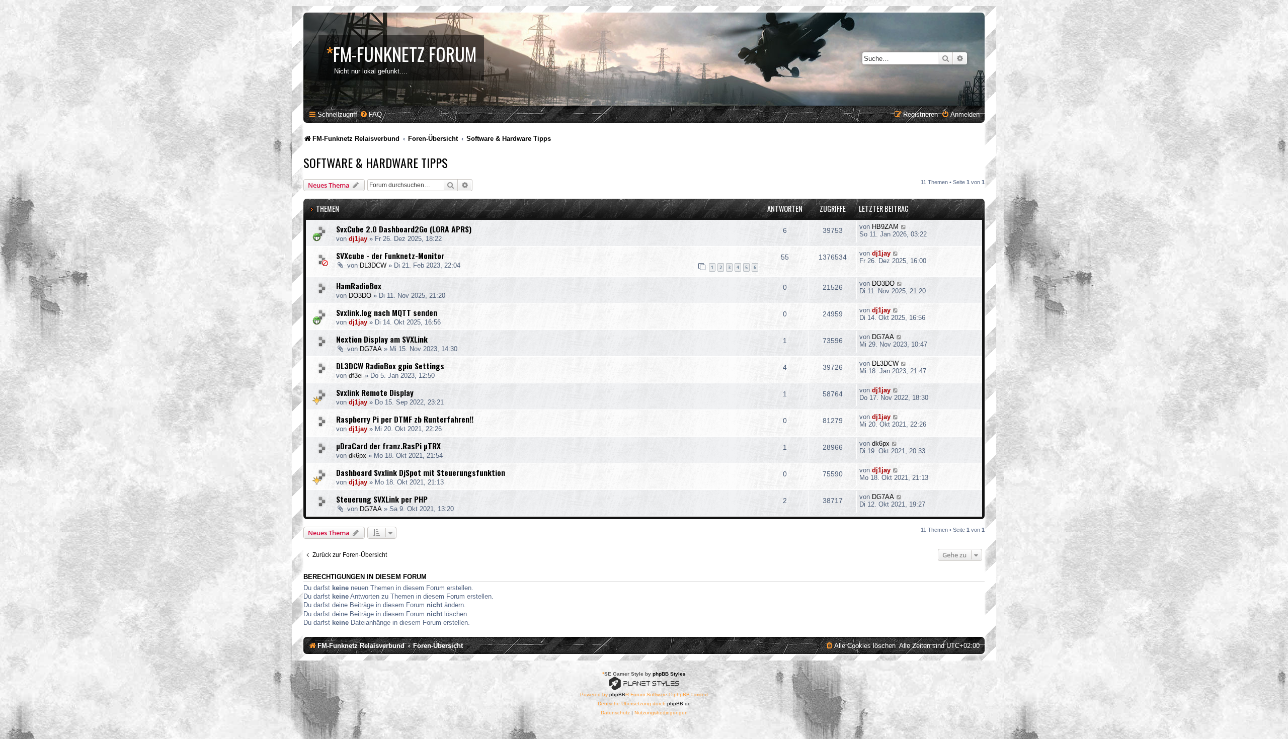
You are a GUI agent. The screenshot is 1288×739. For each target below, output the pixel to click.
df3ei (356, 375)
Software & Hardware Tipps (375, 162)
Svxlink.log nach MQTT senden (386, 312)
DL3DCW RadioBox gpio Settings (390, 366)
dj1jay (358, 238)
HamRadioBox (358, 286)
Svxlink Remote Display (375, 392)
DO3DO (360, 295)
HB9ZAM (885, 226)
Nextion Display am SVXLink (382, 339)
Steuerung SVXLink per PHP (382, 499)
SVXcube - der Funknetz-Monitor (390, 256)
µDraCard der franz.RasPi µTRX (388, 446)
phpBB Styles (669, 674)
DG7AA (371, 349)
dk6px (357, 455)
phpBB (617, 694)
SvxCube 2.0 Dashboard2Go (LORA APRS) (403, 229)
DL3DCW (373, 265)
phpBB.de (679, 703)
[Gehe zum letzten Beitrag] (904, 226)
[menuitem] (371, 114)
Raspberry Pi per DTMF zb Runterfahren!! (404, 419)
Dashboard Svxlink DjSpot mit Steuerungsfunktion (420, 472)
